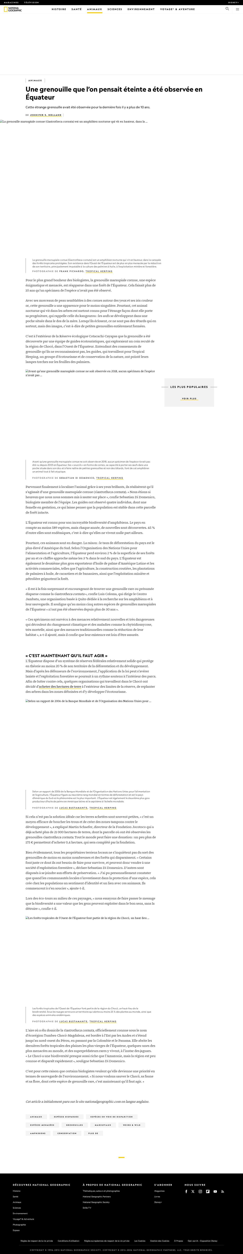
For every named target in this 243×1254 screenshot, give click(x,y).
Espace (16, 1230)
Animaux (35, 80)
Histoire (16, 1191)
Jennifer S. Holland (46, 115)
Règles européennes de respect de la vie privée (107, 1241)
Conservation (67, 1133)
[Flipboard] (207, 1192)
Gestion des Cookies (159, 1241)
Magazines (11, 2)
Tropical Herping (99, 271)
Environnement (20, 1213)
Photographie (19, 1224)
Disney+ (233, 2)
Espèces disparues (66, 1117)
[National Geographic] (5, 9)
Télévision (31, 2)
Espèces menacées (42, 1125)
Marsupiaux (103, 1125)
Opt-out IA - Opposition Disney (202, 1241)
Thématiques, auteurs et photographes (101, 1191)
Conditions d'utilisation (68, 1241)
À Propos (178, 1241)
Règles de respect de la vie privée (37, 1241)
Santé (15, 1196)
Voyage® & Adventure (23, 1219)
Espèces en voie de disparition (112, 1117)
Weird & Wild (132, 1125)
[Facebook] (186, 1192)
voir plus (189, 398)
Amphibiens (38, 1133)
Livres (157, 1196)
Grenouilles (74, 1125)
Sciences (17, 1208)
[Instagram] (200, 1192)
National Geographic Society (96, 1202)
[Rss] (222, 1192)
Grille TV (87, 1208)
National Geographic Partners (97, 1196)
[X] (193, 1192)
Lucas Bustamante (73, 808)
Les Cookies (139, 1241)
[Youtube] (215, 1192)
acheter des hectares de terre (60, 687)
